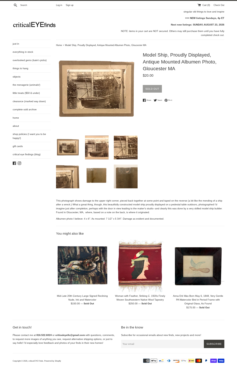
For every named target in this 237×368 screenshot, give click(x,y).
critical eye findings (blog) (27, 154)
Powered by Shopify (52, 361)
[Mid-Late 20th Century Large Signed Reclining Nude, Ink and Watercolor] (82, 265)
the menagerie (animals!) (26, 84)
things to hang (20, 68)
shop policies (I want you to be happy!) (29, 136)
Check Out (219, 5)
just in (16, 43)
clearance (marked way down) (29, 101)
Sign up (69, 5)
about (16, 126)
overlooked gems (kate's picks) (30, 60)
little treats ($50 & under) (26, 93)
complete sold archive (25, 109)
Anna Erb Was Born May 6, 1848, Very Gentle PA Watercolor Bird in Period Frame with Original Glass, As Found (198, 299)
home (16, 117)
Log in (59, 5)
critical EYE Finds (35, 361)
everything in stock (23, 51)
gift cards (18, 146)
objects (16, 76)
